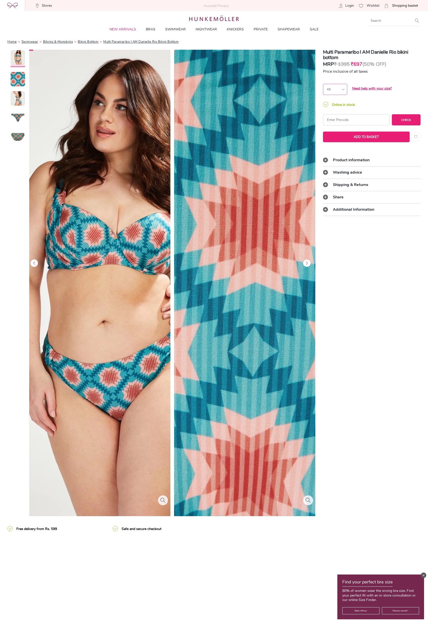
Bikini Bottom (88, 42)
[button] (423, 575)
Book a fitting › (361, 610)
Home (12, 42)
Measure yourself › (400, 610)
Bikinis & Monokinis (58, 42)
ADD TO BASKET (366, 137)
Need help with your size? (372, 88)
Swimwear (30, 42)
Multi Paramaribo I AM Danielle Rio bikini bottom (141, 42)
